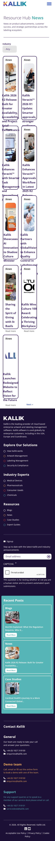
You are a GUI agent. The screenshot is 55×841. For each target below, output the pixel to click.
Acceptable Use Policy (16, 833)
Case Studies (13, 519)
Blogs (9, 510)
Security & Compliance (17, 465)
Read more (11, 331)
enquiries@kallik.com (17, 753)
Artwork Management (17, 455)
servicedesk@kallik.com (18, 808)
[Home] (15, 2)
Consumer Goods (15, 490)
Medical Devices (14, 480)
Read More (11, 135)
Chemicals (12, 495)
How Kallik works (15, 451)
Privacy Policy (34, 833)
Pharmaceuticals (15, 485)
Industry (7, 44)
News (9, 515)
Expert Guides (13, 524)
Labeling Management (17, 460)
